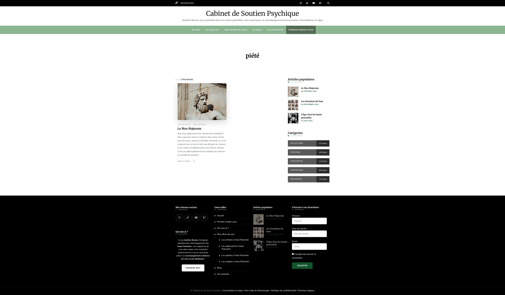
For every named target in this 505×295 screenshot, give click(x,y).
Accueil (196, 30)
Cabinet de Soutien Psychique (252, 13)
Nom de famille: (299, 228)
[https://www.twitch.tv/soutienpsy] (204, 218)
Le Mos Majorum (189, 128)
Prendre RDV (193, 268)
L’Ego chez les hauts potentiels (311, 116)
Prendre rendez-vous (301, 30)
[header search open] (328, 3)
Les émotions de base (312, 101)
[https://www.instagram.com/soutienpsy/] (179, 218)
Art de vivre (184, 125)
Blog (219, 267)
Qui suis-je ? (212, 30)
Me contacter (275, 30)
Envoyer (302, 265)
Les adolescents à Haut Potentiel (233, 247)
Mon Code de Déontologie (256, 290)
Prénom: (296, 215)
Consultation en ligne (233, 290)
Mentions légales (306, 290)
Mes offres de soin (235, 30)
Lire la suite (184, 161)
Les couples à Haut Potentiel (235, 261)
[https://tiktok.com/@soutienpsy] (187, 218)
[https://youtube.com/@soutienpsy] (196, 218)
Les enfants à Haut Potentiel (235, 239)
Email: (295, 241)
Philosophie (199, 125)
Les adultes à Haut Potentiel (235, 255)
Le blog (256, 30)
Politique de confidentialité (283, 290)
